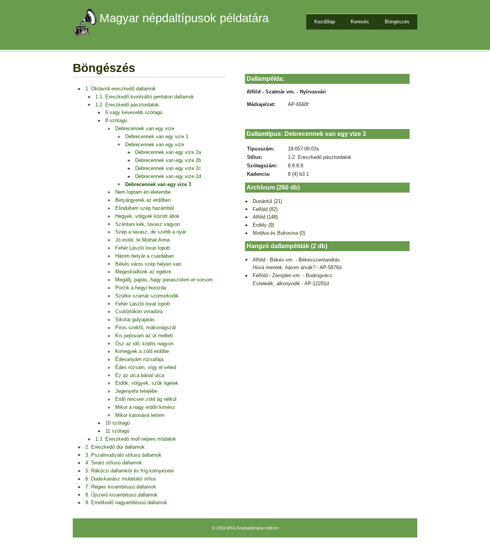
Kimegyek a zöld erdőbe (142, 351)
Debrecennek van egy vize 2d (168, 176)
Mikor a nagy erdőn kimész (145, 407)
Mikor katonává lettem (140, 415)
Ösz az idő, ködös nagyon (144, 343)
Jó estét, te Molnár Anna (142, 240)
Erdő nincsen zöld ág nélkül (145, 399)
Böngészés (397, 22)
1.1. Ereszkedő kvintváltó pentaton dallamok (144, 97)
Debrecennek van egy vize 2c (168, 168)
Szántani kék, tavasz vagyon (147, 224)
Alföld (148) (265, 217)
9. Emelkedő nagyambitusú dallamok (126, 502)
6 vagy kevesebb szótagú (133, 112)
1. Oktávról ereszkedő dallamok (120, 89)
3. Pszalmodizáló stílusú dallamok (123, 455)
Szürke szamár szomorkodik (147, 296)
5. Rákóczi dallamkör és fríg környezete (129, 471)
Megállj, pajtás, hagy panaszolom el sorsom (164, 280)
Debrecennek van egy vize (144, 128)
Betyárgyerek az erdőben (143, 200)
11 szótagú (117, 431)
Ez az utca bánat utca (139, 375)
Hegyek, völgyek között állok (147, 216)
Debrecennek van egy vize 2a (168, 152)
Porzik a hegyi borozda (140, 288)
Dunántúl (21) (267, 201)
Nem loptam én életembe (143, 192)
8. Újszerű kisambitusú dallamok (121, 495)
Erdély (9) (263, 225)
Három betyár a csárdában (144, 256)
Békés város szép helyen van (148, 264)
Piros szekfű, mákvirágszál (145, 327)
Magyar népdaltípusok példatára (184, 18)
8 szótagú (116, 120)
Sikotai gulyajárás (135, 319)
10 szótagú (117, 423)
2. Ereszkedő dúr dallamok (115, 447)
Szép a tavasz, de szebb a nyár (150, 232)
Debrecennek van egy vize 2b (168, 160)
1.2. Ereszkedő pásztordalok (127, 105)
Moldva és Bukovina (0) (279, 233)
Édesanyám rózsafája (139, 359)
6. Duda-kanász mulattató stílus (120, 479)
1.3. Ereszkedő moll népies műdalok (135, 439)
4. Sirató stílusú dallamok (113, 463)
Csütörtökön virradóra (139, 311)
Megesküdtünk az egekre (143, 271)
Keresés (360, 22)
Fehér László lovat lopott (142, 248)
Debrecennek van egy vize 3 (158, 184)
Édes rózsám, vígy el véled (145, 367)
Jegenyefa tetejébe (136, 391)
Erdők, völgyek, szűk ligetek (146, 383)
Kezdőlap (324, 22)
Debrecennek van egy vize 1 (156, 136)
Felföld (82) (265, 209)
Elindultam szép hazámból (144, 208)
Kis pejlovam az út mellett (144, 335)
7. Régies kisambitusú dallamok (120, 487)
